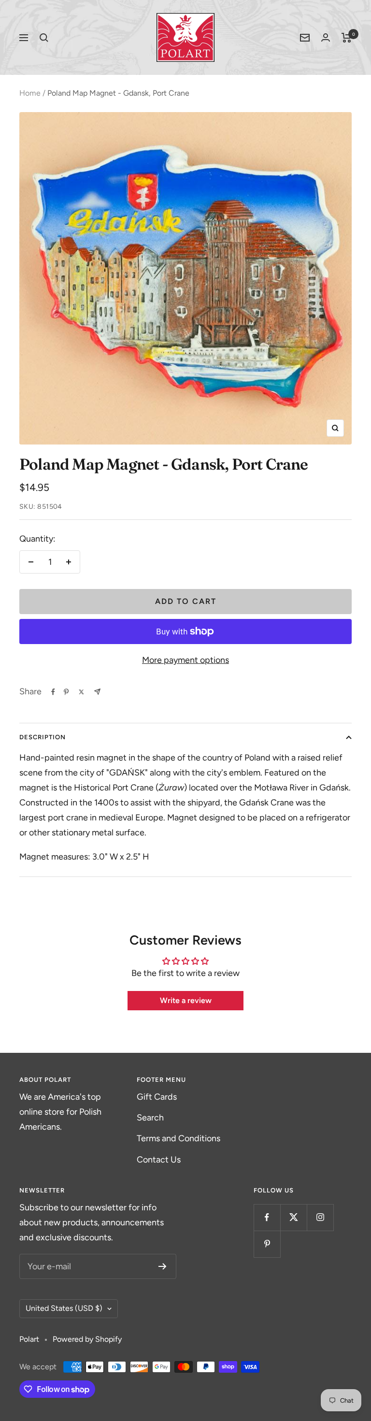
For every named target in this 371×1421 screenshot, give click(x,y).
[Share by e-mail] (97, 692)
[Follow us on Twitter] (293, 1217)
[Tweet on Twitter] (81, 692)
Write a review (186, 1000)
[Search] (44, 37)
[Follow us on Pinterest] (267, 1244)
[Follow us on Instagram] (320, 1217)
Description (42, 737)
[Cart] (347, 38)
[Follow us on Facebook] (267, 1217)
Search (150, 1117)
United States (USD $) (64, 1308)
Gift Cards (157, 1096)
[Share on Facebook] (53, 692)
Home (30, 93)
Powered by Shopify (87, 1339)
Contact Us (159, 1159)
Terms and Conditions (178, 1138)
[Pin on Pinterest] (66, 692)
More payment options (185, 660)
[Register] (162, 1266)
